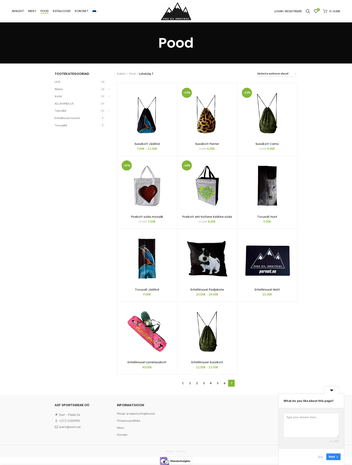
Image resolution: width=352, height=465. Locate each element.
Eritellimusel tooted (67, 118)
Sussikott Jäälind (147, 144)
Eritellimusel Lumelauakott (147, 362)
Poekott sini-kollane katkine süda (207, 217)
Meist (120, 427)
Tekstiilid (60, 110)
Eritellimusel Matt (267, 289)
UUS (57, 81)
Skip (320, 456)
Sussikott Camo (267, 144)
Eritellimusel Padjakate (207, 289)
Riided (59, 89)
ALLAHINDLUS (64, 103)
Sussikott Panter (207, 144)
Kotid (58, 96)
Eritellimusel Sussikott (207, 362)
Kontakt (122, 434)
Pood (132, 73)
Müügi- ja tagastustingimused (136, 413)
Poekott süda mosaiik (147, 217)
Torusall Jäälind (147, 289)
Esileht (121, 73)
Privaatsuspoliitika (128, 420)
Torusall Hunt (267, 217)
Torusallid (61, 125)
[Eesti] (95, 11)
